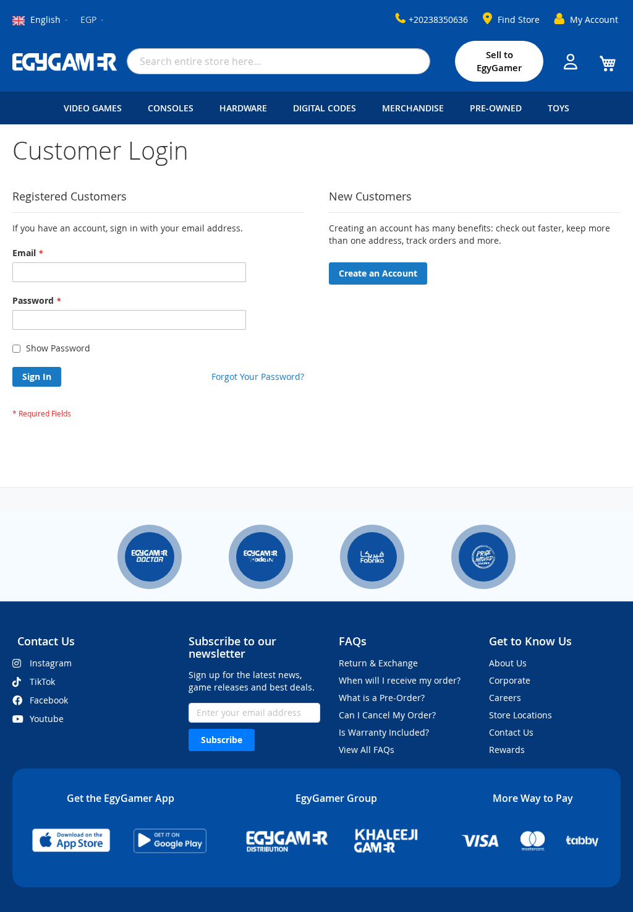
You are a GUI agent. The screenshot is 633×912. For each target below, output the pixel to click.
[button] (92, 20)
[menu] (316, 108)
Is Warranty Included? (384, 732)
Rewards (507, 749)
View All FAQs (366, 749)
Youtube (47, 719)
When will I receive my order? (400, 680)
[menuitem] (95, 108)
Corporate (509, 680)
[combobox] (278, 61)
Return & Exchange (378, 663)
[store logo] (64, 62)
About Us (508, 663)
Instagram (51, 663)
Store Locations (520, 715)
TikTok (42, 681)
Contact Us (511, 732)
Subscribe (221, 740)
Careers (505, 697)
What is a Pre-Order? (382, 697)
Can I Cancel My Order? (387, 715)
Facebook (49, 700)
